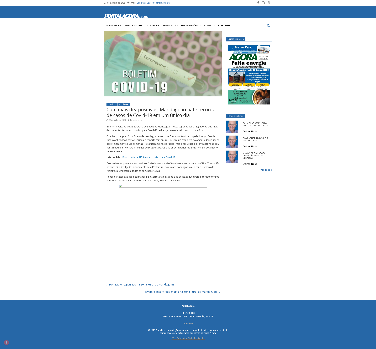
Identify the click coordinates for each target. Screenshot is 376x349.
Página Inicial (113, 25)
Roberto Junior (136, 120)
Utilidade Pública (191, 25)
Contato (209, 25)
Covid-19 (111, 104)
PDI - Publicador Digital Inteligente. (188, 338)
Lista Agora (152, 25)
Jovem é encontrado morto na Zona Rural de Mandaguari (182, 291)
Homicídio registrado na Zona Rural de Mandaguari (140, 284)
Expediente (224, 25)
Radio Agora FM (133, 25)
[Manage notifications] (6, 342)
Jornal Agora (170, 25)
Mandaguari (124, 104)
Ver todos (266, 169)
